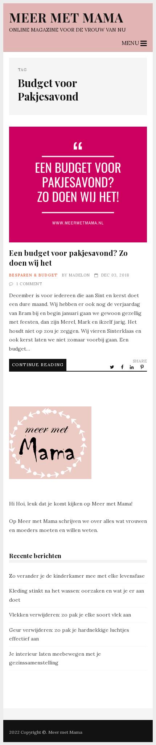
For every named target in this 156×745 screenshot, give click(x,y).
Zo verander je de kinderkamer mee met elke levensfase (77, 576)
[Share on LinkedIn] (132, 367)
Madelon (79, 275)
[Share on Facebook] (123, 367)
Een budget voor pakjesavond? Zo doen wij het (78, 184)
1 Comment (29, 283)
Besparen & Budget (33, 275)
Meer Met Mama (66, 17)
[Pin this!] (142, 367)
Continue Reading (37, 364)
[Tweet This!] (113, 367)
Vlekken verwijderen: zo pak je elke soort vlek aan (70, 614)
